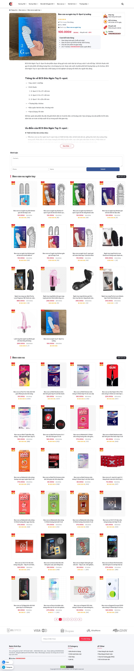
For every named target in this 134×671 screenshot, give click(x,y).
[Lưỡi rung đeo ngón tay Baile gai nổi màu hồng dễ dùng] (24, 322)
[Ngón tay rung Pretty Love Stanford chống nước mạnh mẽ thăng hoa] (112, 237)
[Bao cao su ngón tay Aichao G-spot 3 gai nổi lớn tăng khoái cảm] (83, 194)
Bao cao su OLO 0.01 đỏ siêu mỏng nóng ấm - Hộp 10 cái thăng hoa (24, 564)
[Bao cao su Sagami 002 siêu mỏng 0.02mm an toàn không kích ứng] (83, 589)
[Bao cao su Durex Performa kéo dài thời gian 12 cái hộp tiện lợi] (112, 546)
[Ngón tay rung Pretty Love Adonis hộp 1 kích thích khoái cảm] (112, 279)
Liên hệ (71, 659)
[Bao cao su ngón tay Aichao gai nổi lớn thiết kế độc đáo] (112, 194)
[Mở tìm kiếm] (122, 4)
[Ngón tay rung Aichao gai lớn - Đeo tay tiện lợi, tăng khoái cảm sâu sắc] (83, 279)
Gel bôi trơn (72, 4)
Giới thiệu (72, 657)
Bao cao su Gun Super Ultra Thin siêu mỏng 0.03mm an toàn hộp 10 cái (112, 394)
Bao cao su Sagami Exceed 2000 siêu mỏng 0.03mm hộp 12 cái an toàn (112, 607)
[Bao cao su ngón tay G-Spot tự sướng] (53, 322)
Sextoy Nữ (21, 4)
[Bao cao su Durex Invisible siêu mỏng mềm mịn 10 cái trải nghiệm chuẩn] (53, 589)
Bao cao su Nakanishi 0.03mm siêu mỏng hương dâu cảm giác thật (83, 436)
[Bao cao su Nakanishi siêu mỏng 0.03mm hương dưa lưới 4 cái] (53, 503)
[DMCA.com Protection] (67, 667)
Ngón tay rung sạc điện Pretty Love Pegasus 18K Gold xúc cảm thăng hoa (24, 298)
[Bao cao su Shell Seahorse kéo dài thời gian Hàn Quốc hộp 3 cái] (112, 418)
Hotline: (18, 658)
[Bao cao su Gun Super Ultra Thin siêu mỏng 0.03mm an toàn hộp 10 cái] (112, 375)
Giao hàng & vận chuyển (105, 651)
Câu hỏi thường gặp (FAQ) (106, 657)
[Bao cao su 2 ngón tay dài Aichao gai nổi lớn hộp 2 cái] (24, 194)
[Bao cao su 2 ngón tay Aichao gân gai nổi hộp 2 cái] (53, 237)
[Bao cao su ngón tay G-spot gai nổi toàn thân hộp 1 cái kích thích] (83, 237)
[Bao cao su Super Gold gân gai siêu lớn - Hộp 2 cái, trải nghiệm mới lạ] (83, 546)
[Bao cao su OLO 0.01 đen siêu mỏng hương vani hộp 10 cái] (112, 503)
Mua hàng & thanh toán (105, 654)
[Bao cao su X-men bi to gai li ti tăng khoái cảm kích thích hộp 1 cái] (112, 461)
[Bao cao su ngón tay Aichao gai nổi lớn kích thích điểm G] (24, 237)
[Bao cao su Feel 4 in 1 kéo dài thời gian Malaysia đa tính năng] (24, 375)
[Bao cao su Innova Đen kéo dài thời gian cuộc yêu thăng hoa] (53, 546)
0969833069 (114, 33)
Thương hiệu (83, 4)
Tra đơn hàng (85, 639)
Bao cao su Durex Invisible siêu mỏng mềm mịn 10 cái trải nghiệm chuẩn (53, 607)
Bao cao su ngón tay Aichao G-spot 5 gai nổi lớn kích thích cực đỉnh (54, 212)
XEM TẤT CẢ (121, 176)
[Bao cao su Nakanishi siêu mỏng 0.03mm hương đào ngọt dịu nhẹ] (24, 503)
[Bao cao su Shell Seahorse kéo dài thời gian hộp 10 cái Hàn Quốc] (53, 375)
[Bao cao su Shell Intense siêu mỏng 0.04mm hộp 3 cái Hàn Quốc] (83, 461)
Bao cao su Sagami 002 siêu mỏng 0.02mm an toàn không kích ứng (83, 607)
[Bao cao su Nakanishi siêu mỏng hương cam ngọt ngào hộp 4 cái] (24, 461)
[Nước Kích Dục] (11, 4)
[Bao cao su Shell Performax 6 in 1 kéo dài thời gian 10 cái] (53, 418)
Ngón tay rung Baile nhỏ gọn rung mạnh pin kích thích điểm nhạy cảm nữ (54, 298)
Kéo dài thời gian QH (46, 4)
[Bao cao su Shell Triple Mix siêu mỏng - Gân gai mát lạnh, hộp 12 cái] (24, 418)
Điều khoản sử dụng (75, 651)
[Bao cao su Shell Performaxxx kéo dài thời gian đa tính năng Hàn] (53, 461)
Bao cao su (18, 357)
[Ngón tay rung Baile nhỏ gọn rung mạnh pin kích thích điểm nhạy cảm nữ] (53, 279)
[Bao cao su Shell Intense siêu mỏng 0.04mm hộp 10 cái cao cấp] (83, 375)
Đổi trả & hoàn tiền (104, 659)
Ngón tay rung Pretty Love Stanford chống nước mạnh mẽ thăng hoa (112, 255)
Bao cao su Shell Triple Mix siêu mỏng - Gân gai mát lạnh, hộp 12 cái (24, 436)
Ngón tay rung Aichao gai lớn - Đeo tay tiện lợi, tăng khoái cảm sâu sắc (83, 298)
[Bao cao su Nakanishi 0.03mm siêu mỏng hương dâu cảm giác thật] (83, 418)
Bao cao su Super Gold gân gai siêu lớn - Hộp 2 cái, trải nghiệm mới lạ (83, 564)
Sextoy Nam (33, 4)
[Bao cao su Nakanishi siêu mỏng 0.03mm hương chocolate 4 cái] (83, 503)
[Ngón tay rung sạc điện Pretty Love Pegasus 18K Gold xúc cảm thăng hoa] (24, 279)
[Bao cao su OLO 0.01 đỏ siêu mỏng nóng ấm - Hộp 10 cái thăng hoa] (24, 546)
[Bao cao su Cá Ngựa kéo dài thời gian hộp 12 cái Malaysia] (24, 589)
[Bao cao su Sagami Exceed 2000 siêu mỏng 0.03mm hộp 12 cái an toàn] (112, 589)
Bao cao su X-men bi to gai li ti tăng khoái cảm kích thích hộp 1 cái (112, 479)
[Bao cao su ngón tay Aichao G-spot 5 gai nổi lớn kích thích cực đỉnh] (53, 194)
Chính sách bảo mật (75, 654)
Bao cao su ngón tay (74, 27)
